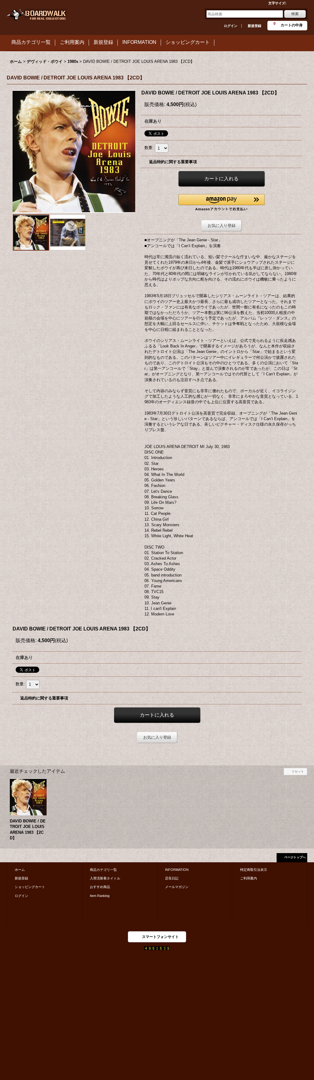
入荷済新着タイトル (105, 878)
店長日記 (171, 878)
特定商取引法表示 (253, 869)
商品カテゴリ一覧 (103, 869)
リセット (298, 771)
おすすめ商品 (100, 887)
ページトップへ (295, 857)
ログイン (230, 26)
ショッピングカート (30, 887)
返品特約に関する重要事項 (173, 161)
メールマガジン (177, 887)
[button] (221, 202)
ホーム (20, 869)
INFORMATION (177, 869)
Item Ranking (99, 896)
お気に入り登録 (222, 225)
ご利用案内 (248, 878)
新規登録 (254, 26)
